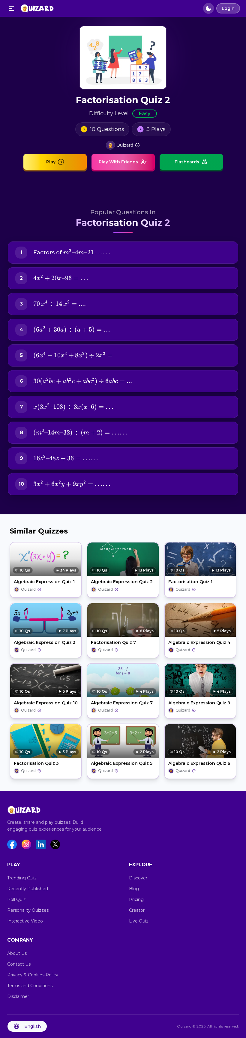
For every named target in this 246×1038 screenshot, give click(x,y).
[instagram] (26, 844)
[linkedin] (41, 844)
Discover (138, 878)
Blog (134, 888)
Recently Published (27, 888)
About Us (17, 953)
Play (51, 162)
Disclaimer (18, 996)
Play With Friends (118, 162)
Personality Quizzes (28, 910)
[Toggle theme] (208, 8)
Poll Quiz (16, 899)
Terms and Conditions (29, 985)
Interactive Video (25, 921)
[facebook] (12, 844)
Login (228, 8)
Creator (137, 910)
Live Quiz (138, 921)
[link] (123, 145)
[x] (55, 844)
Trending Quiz (22, 878)
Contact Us (19, 964)
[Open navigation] (11, 8)
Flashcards (187, 162)
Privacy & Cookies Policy (32, 975)
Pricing (136, 899)
